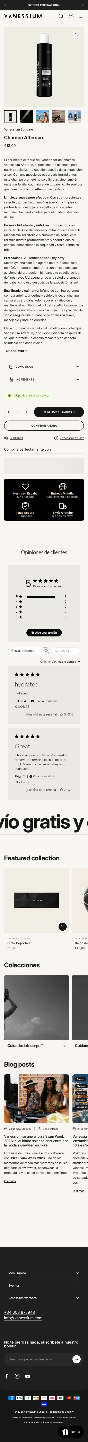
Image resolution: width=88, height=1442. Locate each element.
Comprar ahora (44, 425)
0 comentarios (50, 1128)
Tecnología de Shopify (61, 1411)
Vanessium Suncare (18, 129)
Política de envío (31, 1422)
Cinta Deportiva (18, 943)
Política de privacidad (44, 1417)
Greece (80, 1079)
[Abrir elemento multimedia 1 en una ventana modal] (76, 35)
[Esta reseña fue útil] (61, 790)
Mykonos (81, 1086)
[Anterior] (5, 5)
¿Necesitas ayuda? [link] (72, 438)
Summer (81, 1093)
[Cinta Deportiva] (36, 900)
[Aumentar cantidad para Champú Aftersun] (26, 412)
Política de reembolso (22, 1417)
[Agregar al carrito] (63, 927)
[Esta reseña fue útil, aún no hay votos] (61, 714)
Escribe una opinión (44, 633)
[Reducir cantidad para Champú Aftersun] (8, 412)
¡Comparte (16, 437)
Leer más (10, 1181)
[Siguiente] (82, 5)
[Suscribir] (76, 1359)
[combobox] (60, 662)
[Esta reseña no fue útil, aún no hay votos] (69, 714)
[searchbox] (25, 650)
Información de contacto (52, 1422)
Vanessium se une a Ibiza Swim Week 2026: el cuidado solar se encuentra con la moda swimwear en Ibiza (36, 1140)
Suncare (81, 1100)
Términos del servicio (66, 1417)
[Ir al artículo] (10, 116)
